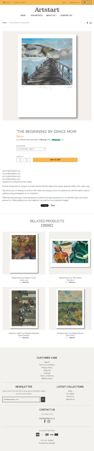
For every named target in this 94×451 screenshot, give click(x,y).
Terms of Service (47, 376)
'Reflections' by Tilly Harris (70, 278)
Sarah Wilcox (70, 335)
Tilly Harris (70, 280)
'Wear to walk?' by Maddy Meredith (24, 333)
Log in (64, 2)
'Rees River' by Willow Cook (24, 278)
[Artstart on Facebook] (87, 23)
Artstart (50, 440)
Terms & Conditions (47, 365)
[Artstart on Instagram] (91, 23)
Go (43, 399)
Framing (47, 373)
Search (47, 362)
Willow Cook (24, 280)
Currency (16, 2)
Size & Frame (20, 146)
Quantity (20, 156)
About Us (50, 15)
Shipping (47, 370)
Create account (74, 2)
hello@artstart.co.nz (47, 418)
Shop (23, 15)
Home (4, 22)
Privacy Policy (47, 368)
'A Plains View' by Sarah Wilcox (70, 333)
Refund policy (47, 379)
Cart (88, 2)
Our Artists (36, 15)
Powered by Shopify (47, 443)
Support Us (66, 15)
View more (47, 225)
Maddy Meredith (23, 335)
